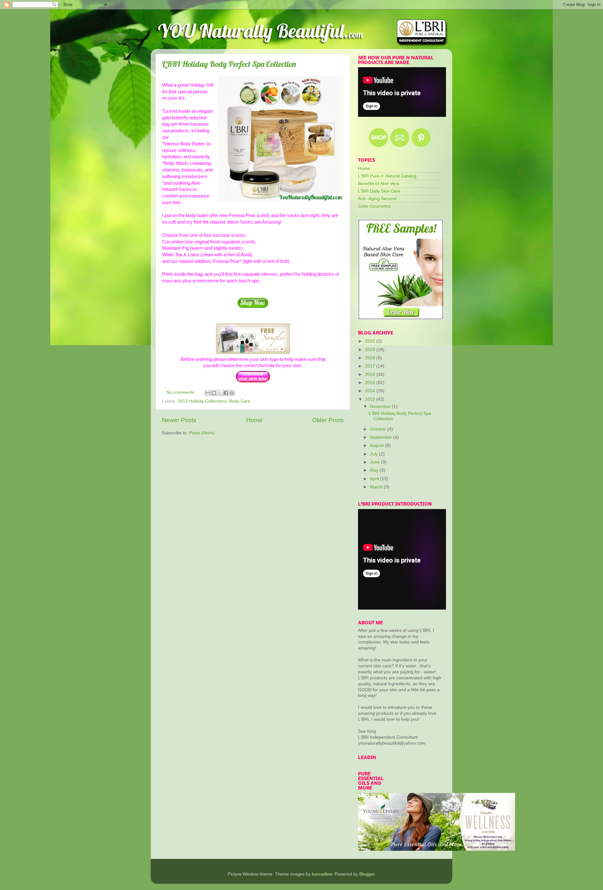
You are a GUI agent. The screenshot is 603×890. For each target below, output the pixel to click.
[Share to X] (220, 393)
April (375, 478)
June (375, 462)
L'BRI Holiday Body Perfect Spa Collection (229, 64)
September (381, 437)
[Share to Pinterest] (232, 393)
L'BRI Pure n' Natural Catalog (387, 176)
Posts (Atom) (202, 433)
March (377, 487)
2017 (370, 366)
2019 (370, 349)
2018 (370, 357)
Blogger (366, 874)
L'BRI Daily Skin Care (379, 191)
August (377, 445)
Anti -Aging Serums (377, 198)
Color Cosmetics (374, 206)
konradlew (322, 874)
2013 (370, 399)
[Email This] (208, 393)
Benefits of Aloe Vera (378, 183)
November (381, 406)
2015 (370, 382)
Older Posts (328, 420)
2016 (370, 374)
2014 (370, 390)
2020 (370, 341)
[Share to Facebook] (226, 393)
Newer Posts (179, 420)
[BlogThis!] (214, 393)
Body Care (239, 401)
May (375, 470)
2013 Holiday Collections (202, 401)
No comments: (181, 392)
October (378, 429)
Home (254, 420)
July (374, 454)
